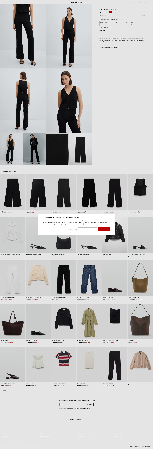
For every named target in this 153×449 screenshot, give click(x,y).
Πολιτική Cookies (79, 224)
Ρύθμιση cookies (72, 229)
